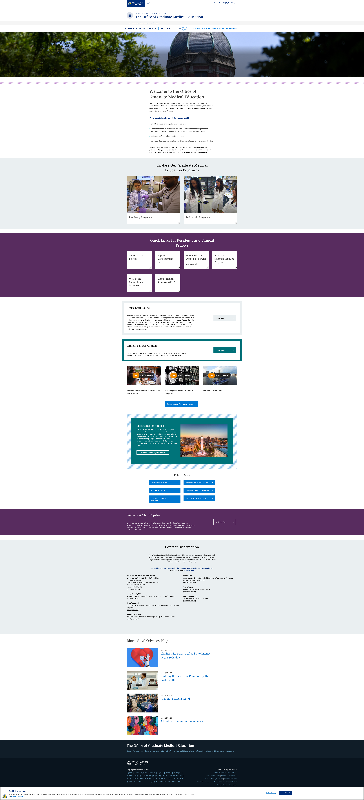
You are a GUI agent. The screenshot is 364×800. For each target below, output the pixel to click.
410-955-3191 (137, 587)
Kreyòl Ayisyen (145, 778)
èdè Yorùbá (173, 776)
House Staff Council (158, 490)
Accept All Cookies (285, 793)
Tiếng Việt (137, 776)
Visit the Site (221, 522)
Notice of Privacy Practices (213, 779)
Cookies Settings (271, 793)
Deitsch (163, 781)
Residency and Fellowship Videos (180, 404)
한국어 (135, 778)
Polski (170, 778)
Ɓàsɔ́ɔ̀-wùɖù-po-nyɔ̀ (150, 776)
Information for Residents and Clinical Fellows (177, 751)
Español (129, 773)
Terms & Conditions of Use (206, 782)
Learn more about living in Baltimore (152, 453)
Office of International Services (197, 483)
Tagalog (160, 773)
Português (177, 773)
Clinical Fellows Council (159, 483)
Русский (168, 773)
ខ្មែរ (169, 781)
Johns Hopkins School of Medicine (154, 13)
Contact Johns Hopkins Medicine (225, 773)
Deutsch (162, 778)
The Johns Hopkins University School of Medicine (145, 23)
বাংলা (181, 776)
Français (152, 773)
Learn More (220, 318)
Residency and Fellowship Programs (146, 751)
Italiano (129, 776)
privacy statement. (17, 796)
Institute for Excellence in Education (160, 499)
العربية (155, 778)
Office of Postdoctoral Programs (197, 490)
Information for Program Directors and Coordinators (215, 751)
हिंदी (157, 781)
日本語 (129, 778)
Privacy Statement (230, 779)
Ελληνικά (177, 778)
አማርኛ (137, 773)
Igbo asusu (163, 776)
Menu (149, 4)
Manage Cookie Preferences (227, 785)
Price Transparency (213, 776)
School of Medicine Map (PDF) (196, 498)
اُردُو (145, 781)
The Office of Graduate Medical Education (169, 16)
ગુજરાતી (129, 781)
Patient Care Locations (229, 776)
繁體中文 (144, 773)
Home (128, 23)
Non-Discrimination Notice (227, 782)
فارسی (151, 781)
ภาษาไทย (137, 781)
